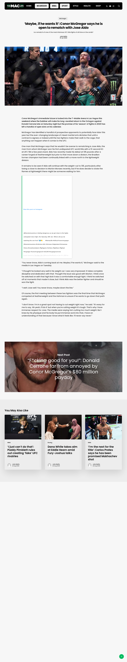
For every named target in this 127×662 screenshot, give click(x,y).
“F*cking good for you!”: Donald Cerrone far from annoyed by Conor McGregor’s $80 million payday (63, 367)
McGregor (62, 18)
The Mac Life (38, 255)
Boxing (50, 442)
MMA (9, 442)
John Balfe (63, 36)
